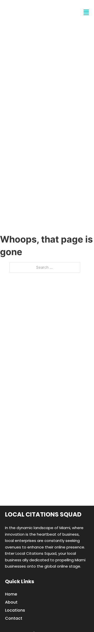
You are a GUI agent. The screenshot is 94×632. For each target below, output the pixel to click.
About (11, 602)
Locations (15, 610)
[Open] (86, 12)
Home (11, 594)
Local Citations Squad (43, 514)
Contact (13, 618)
